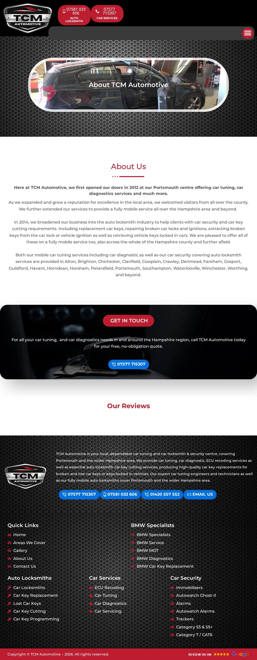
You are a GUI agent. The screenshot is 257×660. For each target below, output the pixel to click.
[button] (247, 33)
